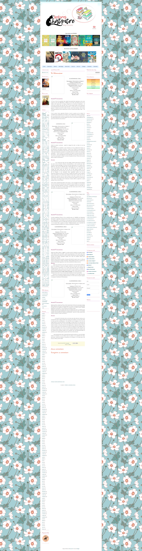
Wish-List (73, 66)
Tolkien (45, 276)
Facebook (93, 85)
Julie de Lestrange (46, 202)
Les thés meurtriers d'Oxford (91, 227)
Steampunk (88, 182)
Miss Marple (89, 232)
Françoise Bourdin (45, 180)
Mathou (48, 232)
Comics (88, 129)
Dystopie (88, 139)
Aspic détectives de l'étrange (91, 196)
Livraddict (93, 79)
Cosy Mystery (89, 136)
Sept (87, 241)
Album (88, 115)
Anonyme (43, 130)
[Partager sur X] (75, 343)
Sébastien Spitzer (46, 275)
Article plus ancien (62, 381)
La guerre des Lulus (90, 215)
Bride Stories (89, 198)
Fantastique (88, 144)
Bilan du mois (67, 66)
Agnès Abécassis (45, 116)
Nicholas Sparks (44, 241)
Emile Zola (47, 172)
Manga (69, 344)
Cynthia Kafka (44, 164)
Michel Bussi (44, 237)
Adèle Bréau (44, 112)
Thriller (88, 184)
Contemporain (89, 132)
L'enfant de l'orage (90, 208)
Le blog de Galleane (91, 256)
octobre (43, 330)
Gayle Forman (45, 183)
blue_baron (71, 548)
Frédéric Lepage (44, 181)
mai (42, 318)
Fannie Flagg (46, 173)
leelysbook (89, 265)
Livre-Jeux (88, 158)
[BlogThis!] (74, 343)
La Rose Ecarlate (89, 212)
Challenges (83, 66)
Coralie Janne (44, 163)
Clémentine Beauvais (45, 160)
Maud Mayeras (45, 233)
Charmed (88, 201)
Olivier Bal (44, 246)
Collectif (43, 162)
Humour (88, 151)
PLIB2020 (43, 297)
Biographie (88, 122)
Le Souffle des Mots (91, 273)
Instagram (93, 86)
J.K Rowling (43, 192)
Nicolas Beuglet (45, 242)
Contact (93, 88)
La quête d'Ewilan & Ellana (91, 217)
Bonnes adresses (45, 292)
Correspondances (89, 134)
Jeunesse (88, 153)
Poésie (88, 170)
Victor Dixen (44, 281)
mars (43, 322)
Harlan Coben (45, 187)
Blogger (78, 548)
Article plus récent (54, 381)
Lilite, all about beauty (91, 269)
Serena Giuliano (45, 265)
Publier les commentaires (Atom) (70, 385)
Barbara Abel (44, 138)
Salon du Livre (44, 306)
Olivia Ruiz (46, 245)
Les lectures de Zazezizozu (92, 271)
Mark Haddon (44, 228)
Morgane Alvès (44, 238)
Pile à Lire (78, 66)
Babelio (93, 82)
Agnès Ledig (44, 117)
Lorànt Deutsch (44, 220)
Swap (43, 307)
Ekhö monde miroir (90, 205)
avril (42, 320)
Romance (88, 175)
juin (42, 337)
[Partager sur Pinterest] (77, 343)
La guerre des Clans (90, 213)
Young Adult (89, 189)
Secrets (88, 239)
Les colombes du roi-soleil (91, 222)
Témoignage (89, 187)
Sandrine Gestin (45, 264)
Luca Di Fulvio (44, 221)
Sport (88, 180)
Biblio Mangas (61, 66)
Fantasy (88, 146)
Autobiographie (89, 117)
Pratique (88, 172)
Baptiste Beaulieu (45, 137)
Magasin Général (89, 229)
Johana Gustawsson (45, 196)
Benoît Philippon (45, 141)
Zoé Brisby (45, 286)
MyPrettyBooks (90, 254)
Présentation (95, 66)
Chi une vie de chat (90, 203)
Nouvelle (88, 165)
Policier (88, 168)
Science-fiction (89, 177)
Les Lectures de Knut (91, 258)
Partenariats (89, 66)
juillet (43, 315)
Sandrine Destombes (45, 263)
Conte (88, 131)
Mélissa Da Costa (45, 239)
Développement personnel (91, 141)
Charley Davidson (89, 200)
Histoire (88, 148)
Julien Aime (44, 203)
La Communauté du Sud (90, 210)
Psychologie (89, 173)
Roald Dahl (47, 258)
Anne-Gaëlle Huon (45, 129)
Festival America (44, 295)
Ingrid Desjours (45, 190)
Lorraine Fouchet (45, 219)
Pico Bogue (88, 234)
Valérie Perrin (47, 280)
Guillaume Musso (45, 185)
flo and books (90, 252)
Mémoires (88, 161)
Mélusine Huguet (44, 240)
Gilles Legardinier (45, 184)
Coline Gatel (45, 161)
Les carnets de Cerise (90, 220)
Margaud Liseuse (90, 267)
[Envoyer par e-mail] (73, 343)
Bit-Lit (88, 124)
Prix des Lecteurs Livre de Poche (44, 301)
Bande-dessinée (89, 119)
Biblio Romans (49, 66)
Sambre (88, 237)
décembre (43, 327)
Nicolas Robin (44, 243)
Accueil (44, 66)
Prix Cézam (44, 299)
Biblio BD (55, 66)
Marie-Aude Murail (45, 227)
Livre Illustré (89, 156)
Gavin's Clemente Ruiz (45, 182)
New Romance (89, 163)
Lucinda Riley (44, 222)
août (43, 313)
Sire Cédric (44, 266)
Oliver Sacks (47, 244)
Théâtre (88, 185)
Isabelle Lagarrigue (45, 191)
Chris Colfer (44, 153)
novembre (43, 349)
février (43, 323)
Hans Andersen (44, 186)
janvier (43, 325)
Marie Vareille (44, 226)
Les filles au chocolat (90, 225)
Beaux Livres (89, 120)
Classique (88, 127)
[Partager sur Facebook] (76, 343)
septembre (44, 332)
